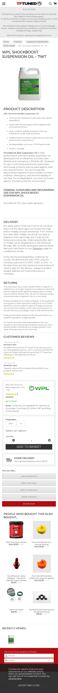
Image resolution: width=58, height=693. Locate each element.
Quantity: (10, 436)
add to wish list (29, 490)
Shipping (37, 248)
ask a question (29, 476)
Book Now (29, 504)
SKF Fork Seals (16, 609)
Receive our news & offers (20, 652)
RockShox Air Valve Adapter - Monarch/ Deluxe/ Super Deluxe (16, 578)
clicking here (15, 678)
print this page (29, 483)
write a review (29, 497)
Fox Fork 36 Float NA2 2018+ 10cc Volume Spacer (42, 577)
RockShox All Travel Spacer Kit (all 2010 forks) (41, 610)
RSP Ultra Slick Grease (16, 542)
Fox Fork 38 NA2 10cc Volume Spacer (42, 543)
